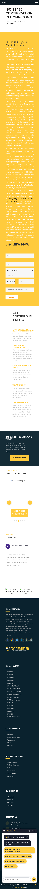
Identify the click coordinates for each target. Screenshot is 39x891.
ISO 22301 (10, 708)
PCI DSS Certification (14, 692)
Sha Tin (10, 746)
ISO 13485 (10, 714)
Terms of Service (19, 887)
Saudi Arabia (11, 771)
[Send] (34, 879)
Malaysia (10, 776)
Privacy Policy (34, 885)
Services (10, 800)
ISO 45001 (10, 677)
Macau (9, 743)
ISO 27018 (10, 706)
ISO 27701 (10, 711)
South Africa (11, 773)
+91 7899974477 (16, 828)
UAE (8, 768)
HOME (8, 21)
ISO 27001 (10, 683)
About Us (10, 797)
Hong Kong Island (13, 737)
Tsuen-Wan (13, 201)
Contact (10, 802)
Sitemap (10, 805)
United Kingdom (13, 765)
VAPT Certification (13, 700)
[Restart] (32, 831)
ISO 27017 (10, 703)
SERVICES (18, 21)
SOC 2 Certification (13, 686)
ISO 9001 (10, 672)
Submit (12, 297)
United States (12, 762)
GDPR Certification (13, 689)
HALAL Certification (14, 717)
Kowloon (10, 734)
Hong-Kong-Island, (15, 198)
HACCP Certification (14, 694)
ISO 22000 (10, 680)
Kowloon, (26, 198)
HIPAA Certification (13, 697)
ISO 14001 (10, 675)
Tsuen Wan (11, 740)
